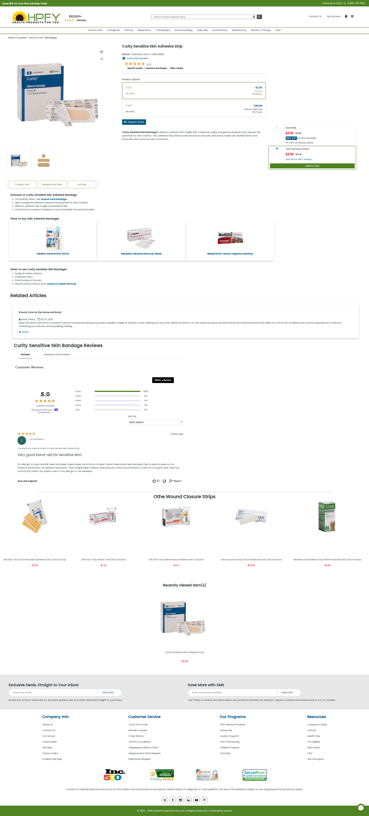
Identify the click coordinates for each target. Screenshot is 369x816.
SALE (278, 30)
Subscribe (107, 692)
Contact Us (315, 16)
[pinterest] (204, 800)
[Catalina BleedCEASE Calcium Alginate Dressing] (229, 237)
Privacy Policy (50, 753)
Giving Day (226, 730)
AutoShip (225, 753)
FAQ (309, 753)
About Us (48, 724)
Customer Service (144, 716)
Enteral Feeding (183, 30)
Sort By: (132, 416)
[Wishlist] (102, 52)
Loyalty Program (229, 736)
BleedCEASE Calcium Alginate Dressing (230, 253)
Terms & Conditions (140, 741)
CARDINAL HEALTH (136, 54)
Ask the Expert (315, 759)
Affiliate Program (229, 747)
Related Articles (28, 295)
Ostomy (128, 30)
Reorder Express (138, 730)
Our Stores (49, 736)
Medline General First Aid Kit (53, 253)
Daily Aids (202, 30)
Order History (136, 736)
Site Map (47, 747)
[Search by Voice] (254, 17)
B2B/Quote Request (140, 759)
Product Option (131, 79)
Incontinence (219, 30)
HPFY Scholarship (230, 741)
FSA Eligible (313, 741)
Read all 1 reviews (135, 68)
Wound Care (95, 30)
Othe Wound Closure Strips (184, 496)
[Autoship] (277, 128)
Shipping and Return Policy (144, 747)
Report (178, 481)
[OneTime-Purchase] (277, 149)
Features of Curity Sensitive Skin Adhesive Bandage (43, 195)
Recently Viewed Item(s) (184, 585)
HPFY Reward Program (233, 724)
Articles (82, 184)
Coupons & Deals (317, 724)
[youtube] (196, 800)
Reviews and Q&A (52, 184)
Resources (316, 716)
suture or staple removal (61, 283)
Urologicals (113, 30)
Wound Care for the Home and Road (40, 312)
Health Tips (313, 736)
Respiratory (144, 30)
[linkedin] (188, 800)
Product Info (22, 184)
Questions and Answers (156, 68)
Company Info (55, 716)
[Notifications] (346, 16)
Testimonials (50, 741)
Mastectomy (239, 30)
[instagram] (180, 800)
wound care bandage (53, 199)
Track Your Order (138, 724)
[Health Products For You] (36, 17)
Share (25, 332)
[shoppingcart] (352, 16)
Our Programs (233, 716)
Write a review (177, 68)
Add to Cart (312, 166)
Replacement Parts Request (145, 753)
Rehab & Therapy (261, 30)
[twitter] (164, 800)
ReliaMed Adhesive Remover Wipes (141, 253)
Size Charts (313, 747)
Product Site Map (52, 759)
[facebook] (172, 800)
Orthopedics (163, 30)
